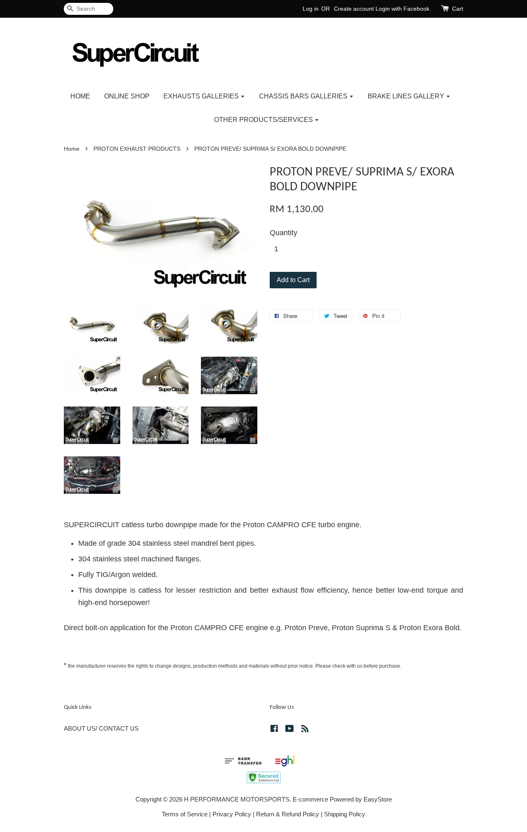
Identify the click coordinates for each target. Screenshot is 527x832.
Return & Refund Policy (287, 814)
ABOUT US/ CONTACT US (101, 728)
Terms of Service (185, 814)
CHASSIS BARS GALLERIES (304, 96)
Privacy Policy (231, 814)
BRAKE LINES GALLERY (407, 96)
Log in (311, 8)
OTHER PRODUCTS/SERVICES (264, 119)
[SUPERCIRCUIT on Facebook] (274, 729)
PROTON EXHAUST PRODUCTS (136, 149)
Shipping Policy (344, 814)
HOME (80, 96)
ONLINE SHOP (126, 96)
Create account (354, 8)
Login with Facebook (402, 8)
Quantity (283, 233)
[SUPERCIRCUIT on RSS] (305, 729)
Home (71, 149)
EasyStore (378, 799)
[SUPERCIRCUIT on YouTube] (289, 729)
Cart (457, 8)
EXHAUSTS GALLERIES (201, 96)
